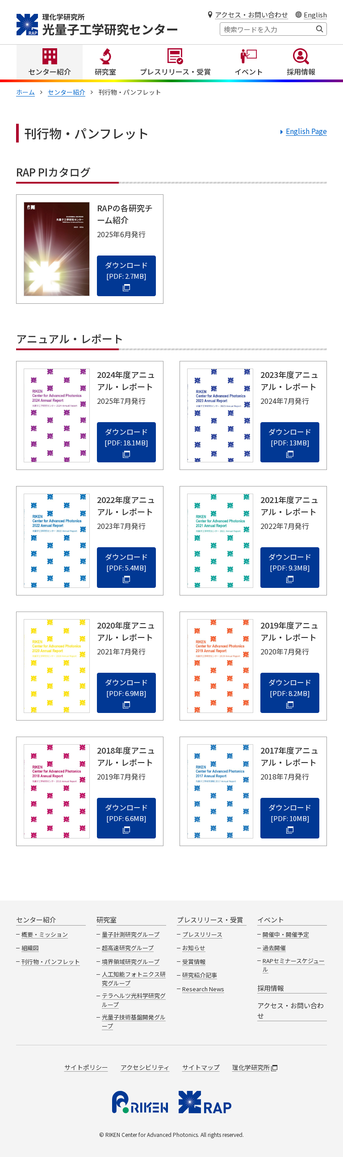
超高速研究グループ (128, 947)
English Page (306, 131)
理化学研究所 (251, 1067)
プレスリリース (202, 934)
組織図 (30, 947)
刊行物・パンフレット (50, 961)
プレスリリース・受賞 (175, 71)
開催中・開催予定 (286, 934)
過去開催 (274, 947)
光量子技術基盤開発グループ (134, 1021)
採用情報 (301, 71)
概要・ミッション (44, 934)
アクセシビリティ (145, 1067)
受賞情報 (193, 961)
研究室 (105, 71)
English (315, 14)
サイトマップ (201, 1067)
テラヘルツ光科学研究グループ (134, 1000)
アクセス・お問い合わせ (251, 14)
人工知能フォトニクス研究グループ (134, 978)
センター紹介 (49, 71)
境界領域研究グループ (130, 961)
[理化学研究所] (140, 1102)
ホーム (25, 92)
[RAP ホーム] (205, 1102)
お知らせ (193, 947)
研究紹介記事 (199, 975)
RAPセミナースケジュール (294, 965)
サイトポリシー (86, 1067)
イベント (248, 71)
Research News (203, 989)
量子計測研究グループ (130, 934)
